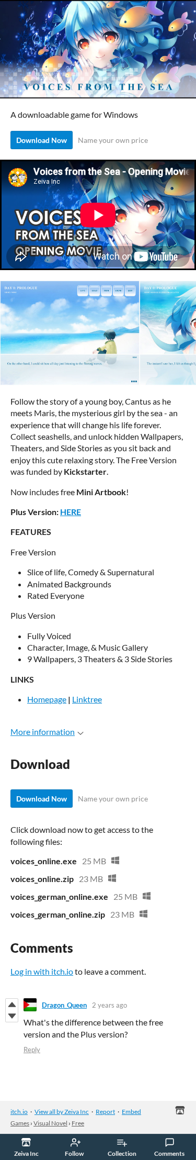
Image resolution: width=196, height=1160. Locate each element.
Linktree (87, 699)
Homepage (46, 699)
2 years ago (109, 1005)
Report (105, 1112)
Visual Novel (50, 1123)
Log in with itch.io (41, 971)
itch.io (19, 1112)
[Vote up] (12, 1004)
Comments (169, 1153)
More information (42, 732)
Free (78, 1123)
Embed (131, 1112)
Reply (32, 1049)
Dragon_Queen (64, 1005)
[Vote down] (12, 1016)
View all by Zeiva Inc (61, 1112)
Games (19, 1123)
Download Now (41, 140)
